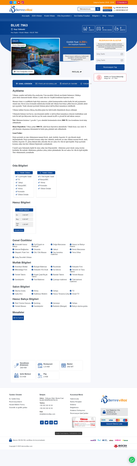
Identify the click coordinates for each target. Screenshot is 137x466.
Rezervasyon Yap (110, 67)
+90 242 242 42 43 (46, 405)
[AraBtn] (97, 9)
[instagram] (22, 2)
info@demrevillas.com (47, 414)
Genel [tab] (25, 84)
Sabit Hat (105, 7)
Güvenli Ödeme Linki (114, 424)
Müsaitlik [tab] (69, 84)
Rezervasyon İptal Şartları (79, 413)
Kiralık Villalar (49, 16)
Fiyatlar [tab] (47, 84)
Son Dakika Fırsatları (82, 16)
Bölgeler (95, 16)
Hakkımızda (74, 399)
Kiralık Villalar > (24, 32)
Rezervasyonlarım (15, 402)
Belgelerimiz (74, 407)
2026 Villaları (37, 16)
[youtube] (18, 2)
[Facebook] (42, 422)
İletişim (111, 16)
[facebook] (11, 2)
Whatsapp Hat (107, 10)
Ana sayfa (25, 16)
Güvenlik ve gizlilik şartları (18, 407)
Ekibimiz (73, 404)
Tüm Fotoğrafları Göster (24, 71)
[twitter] (14, 2)
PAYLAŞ (75, 72)
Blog (104, 16)
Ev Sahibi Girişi (14, 399)
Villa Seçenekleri (63, 16)
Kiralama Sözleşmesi (77, 410)
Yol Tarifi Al (19, 318)
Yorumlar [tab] (87, 84)
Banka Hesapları (76, 402)
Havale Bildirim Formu (17, 404)
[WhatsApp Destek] (132, 460)
